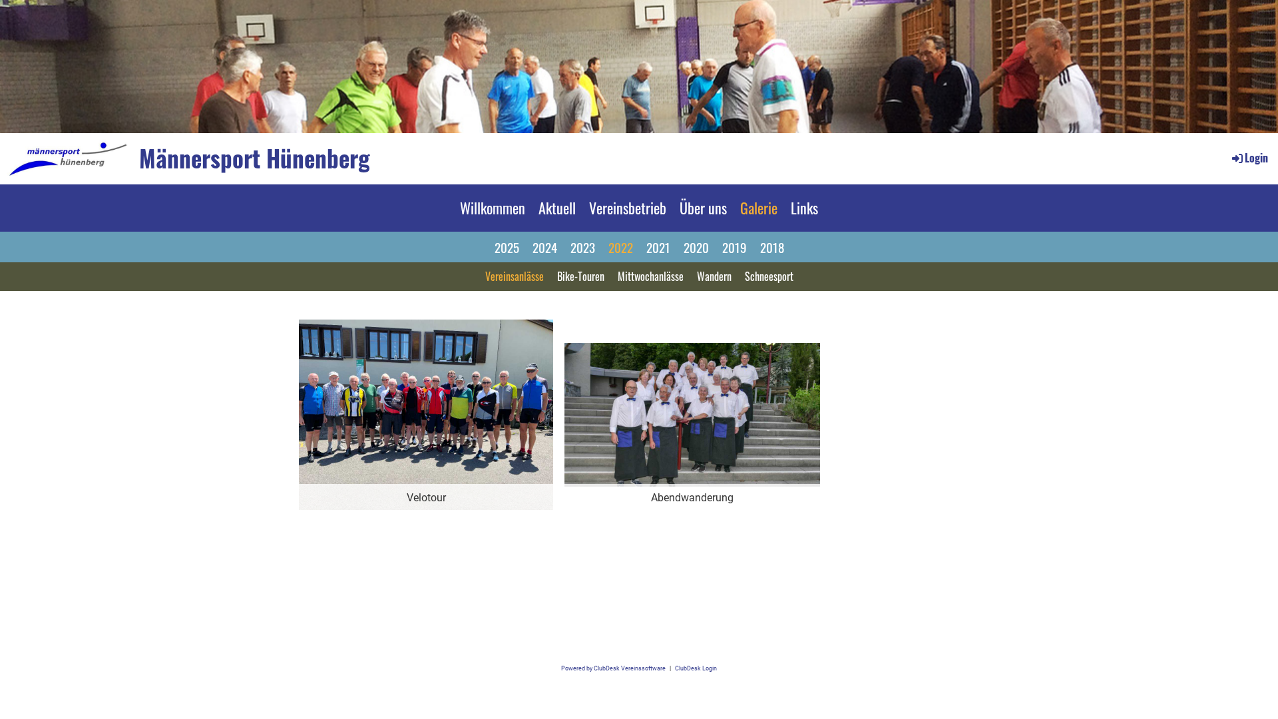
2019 (734, 247)
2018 (772, 247)
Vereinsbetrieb (627, 207)
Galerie (758, 207)
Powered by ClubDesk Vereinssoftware (613, 668)
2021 (658, 247)
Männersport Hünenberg (254, 158)
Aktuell (557, 207)
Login (1256, 158)
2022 (620, 247)
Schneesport (769, 276)
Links (804, 207)
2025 (507, 247)
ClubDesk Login (696, 668)
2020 (696, 247)
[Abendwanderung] (692, 413)
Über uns (703, 207)
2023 (582, 247)
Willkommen (492, 207)
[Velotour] (426, 413)
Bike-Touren (580, 276)
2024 (544, 247)
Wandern (714, 276)
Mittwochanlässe (651, 276)
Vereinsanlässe (514, 276)
